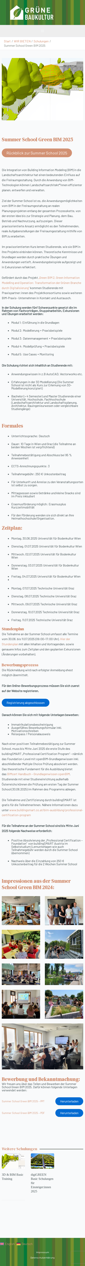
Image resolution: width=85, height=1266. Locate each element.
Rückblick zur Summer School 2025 (37, 152)
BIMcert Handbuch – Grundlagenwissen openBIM (38, 774)
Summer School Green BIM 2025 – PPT (23, 1101)
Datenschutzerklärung (42, 1257)
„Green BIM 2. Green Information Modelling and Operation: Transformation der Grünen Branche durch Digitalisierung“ (41, 282)
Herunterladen (69, 1101)
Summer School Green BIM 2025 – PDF (23, 1113)
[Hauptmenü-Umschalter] (42, 31)
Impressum (42, 1252)
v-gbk (69, 12)
